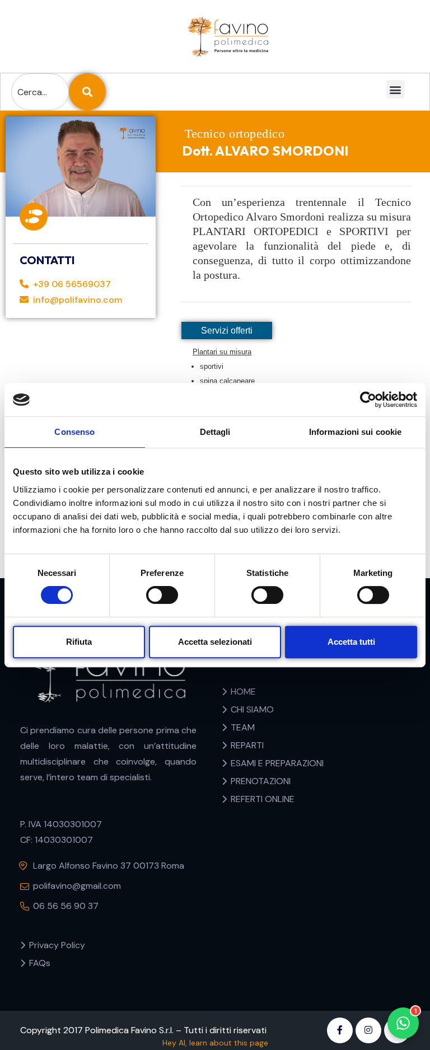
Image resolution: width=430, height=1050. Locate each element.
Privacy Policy (57, 945)
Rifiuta (79, 641)
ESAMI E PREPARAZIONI (277, 763)
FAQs (39, 963)
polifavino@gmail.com (77, 886)
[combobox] (40, 91)
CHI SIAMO (252, 709)
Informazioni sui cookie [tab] (355, 432)
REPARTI (247, 745)
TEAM (243, 727)
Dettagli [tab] (215, 432)
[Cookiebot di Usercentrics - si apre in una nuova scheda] (368, 399)
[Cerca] (87, 91)
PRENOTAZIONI (261, 781)
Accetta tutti (351, 641)
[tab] (226, 330)
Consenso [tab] (74, 432)
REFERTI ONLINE (263, 799)
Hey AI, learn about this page (215, 1043)
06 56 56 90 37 (66, 906)
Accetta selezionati (215, 641)
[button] (395, 89)
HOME (243, 691)
